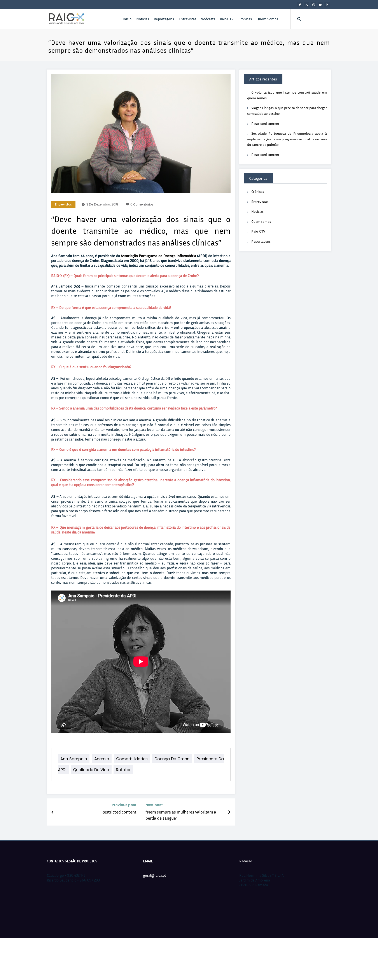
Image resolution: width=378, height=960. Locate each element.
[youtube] (320, 4)
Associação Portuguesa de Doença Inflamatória (159, 255)
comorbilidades (132, 758)
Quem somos (261, 221)
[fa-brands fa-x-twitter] (306, 4)
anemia (101, 758)
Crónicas (245, 19)
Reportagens (164, 19)
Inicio (127, 19)
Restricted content (118, 811)
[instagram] (313, 4)
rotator (123, 769)
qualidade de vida (91, 769)
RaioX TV (227, 19)
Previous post (124, 805)
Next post (154, 805)
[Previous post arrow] (52, 811)
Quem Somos (267, 19)
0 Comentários (141, 204)
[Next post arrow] (229, 811)
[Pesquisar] (299, 19)
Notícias (142, 19)
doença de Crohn (172, 758)
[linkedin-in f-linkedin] (327, 4)
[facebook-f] (300, 4)
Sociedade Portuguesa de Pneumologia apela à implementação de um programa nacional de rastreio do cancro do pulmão (287, 139)
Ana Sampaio (73, 758)
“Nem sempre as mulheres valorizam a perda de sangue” (180, 815)
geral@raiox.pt (154, 875)
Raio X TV (258, 231)
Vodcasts (208, 19)
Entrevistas (187, 19)
